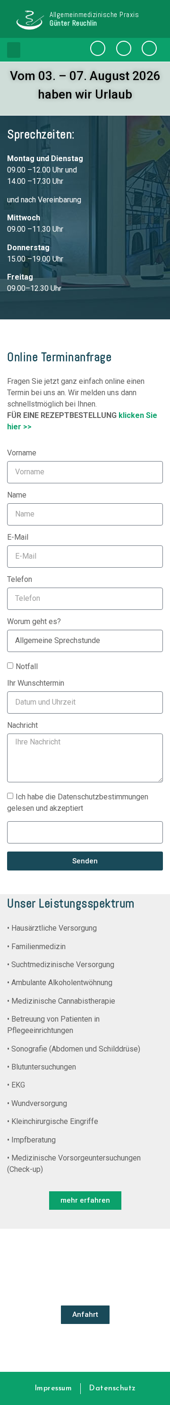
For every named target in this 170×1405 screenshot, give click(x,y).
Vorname (21, 453)
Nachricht (22, 726)
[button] (13, 50)
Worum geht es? (34, 622)
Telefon (19, 580)
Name (16, 495)
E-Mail (17, 538)
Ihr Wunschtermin (35, 684)
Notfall (27, 666)
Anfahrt (85, 1314)
